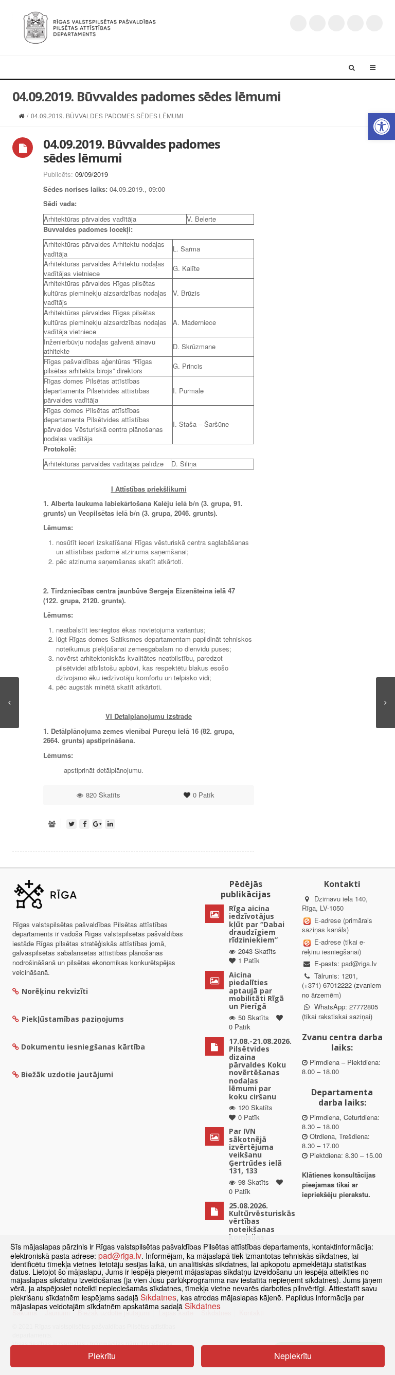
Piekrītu (102, 1356)
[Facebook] (317, 23)
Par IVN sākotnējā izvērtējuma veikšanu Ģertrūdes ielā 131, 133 (255, 1150)
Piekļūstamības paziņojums (73, 1019)
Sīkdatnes (158, 1296)
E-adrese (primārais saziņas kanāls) (337, 925)
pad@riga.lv (359, 963)
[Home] (21, 115)
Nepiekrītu (293, 1356)
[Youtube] (336, 23)
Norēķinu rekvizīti (55, 991)
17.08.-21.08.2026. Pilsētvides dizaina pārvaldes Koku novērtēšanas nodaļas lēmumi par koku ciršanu (260, 1068)
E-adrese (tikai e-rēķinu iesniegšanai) (333, 946)
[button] (381, 126)
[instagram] (355, 23)
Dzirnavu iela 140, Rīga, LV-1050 (335, 903)
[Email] (374, 23)
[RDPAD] (89, 26)
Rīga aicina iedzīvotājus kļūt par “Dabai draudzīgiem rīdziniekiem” (256, 924)
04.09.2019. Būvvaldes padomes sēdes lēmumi (131, 150)
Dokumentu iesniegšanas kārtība (83, 1047)
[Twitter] (298, 23)
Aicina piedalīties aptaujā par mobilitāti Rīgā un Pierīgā (256, 990)
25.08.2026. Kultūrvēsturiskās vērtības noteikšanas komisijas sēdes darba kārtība (262, 1229)
